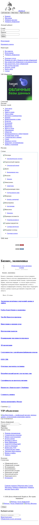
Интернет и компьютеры (13, 116)
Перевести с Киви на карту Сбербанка (15, 387)
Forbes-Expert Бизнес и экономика (13, 310)
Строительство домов (12, 449)
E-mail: (3, 28)
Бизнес (7, 110)
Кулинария (8, 123)
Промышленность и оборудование (16, 134)
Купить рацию (10, 438)
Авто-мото (8, 108)
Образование (9, 130)
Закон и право (9, 112)
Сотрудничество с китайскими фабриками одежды (19, 352)
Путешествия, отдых (12, 135)
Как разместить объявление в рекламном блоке (21, 62)
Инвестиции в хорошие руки (11, 324)
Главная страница (11, 485)
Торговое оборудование (13, 451)
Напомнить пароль (7, 44)
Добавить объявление (12, 21)
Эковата (7, 455)
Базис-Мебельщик (11, 442)
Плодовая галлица (12, 233)
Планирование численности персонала (15, 338)
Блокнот (8, 16)
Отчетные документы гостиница (12, 366)
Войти (3, 36)
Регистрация (5, 41)
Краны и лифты (10, 453)
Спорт (7, 139)
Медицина (8, 125)
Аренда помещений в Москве (11, 401)
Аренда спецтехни (11, 446)
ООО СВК (4, 359)
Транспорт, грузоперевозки (14, 143)
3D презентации (6, 345)
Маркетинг (8, 126)
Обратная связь (22, 485)
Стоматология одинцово (13, 435)
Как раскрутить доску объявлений (16, 64)
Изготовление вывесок (9, 331)
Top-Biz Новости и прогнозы (11, 317)
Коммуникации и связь (13, 119)
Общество (8, 132)
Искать (4, 426)
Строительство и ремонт (13, 137)
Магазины (8, 18)
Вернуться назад (6, 517)
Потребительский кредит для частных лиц (16, 373)
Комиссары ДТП (10, 447)
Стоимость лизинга (8, 394)
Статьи (7, 71)
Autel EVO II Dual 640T (13, 444)
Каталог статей (10, 67)
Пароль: (3, 32)
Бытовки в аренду (11, 440)
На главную (9, 51)
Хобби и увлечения (11, 144)
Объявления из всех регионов (11, 519)
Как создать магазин (12, 65)
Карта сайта (9, 69)
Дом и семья (9, 114)
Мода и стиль (9, 128)
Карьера (7, 117)
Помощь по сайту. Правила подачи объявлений (21, 60)
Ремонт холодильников (13, 437)
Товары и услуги (10, 141)
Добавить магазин (11, 20)
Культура (8, 121)
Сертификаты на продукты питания (14, 380)
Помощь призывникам (12, 433)
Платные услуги (10, 58)
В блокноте (9, 478)
